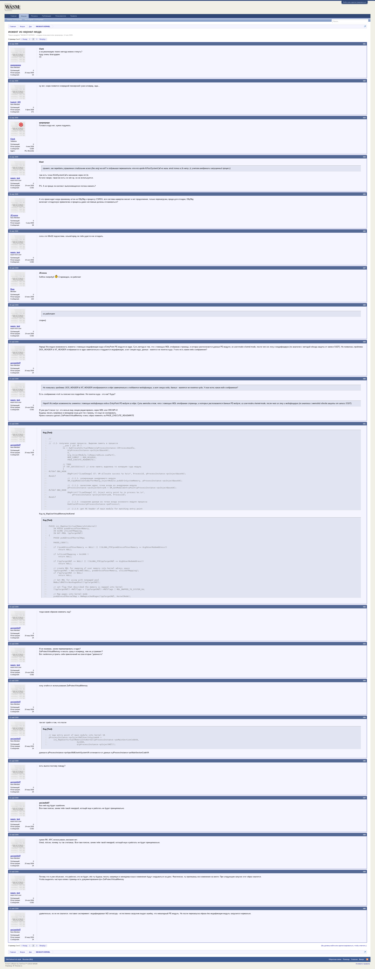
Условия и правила (363, 964)
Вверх (361, 959)
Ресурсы (34, 16)
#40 (364, 908)
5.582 (32, 188)
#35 (364, 717)
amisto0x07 (15, 363)
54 (33, 75)
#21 (364, 44)
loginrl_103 (15, 102)
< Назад (24, 39)
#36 (364, 761)
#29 (364, 342)
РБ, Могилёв (29, 151)
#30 (364, 379)
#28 (364, 305)
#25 (364, 194)
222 (32, 299)
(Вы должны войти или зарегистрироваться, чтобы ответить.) (344, 945)
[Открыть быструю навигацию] (365, 26)
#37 (364, 798)
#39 (364, 872)
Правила (73, 16)
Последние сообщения (34, 20)
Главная (14, 16)
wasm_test (15, 178)
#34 (364, 680)
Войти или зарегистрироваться (354, 2)
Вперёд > (43, 39)
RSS (367, 959)
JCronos (14, 215)
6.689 (32, 149)
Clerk (12, 139)
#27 (364, 268)
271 (32, 112)
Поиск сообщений (14, 20)
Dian (12, 289)
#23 (364, 118)
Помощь (346, 959)
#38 (364, 835)
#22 (364, 81)
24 (33, 373)
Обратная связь (335, 959)
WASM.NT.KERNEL (28, 35)
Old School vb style (13, 959)
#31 (364, 424)
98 (33, 225)
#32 (364, 607)
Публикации (46, 16)
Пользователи (60, 16)
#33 (364, 644)
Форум (24, 16)
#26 (364, 231)
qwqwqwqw (59, 35)
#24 (364, 157)
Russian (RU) (28, 959)
